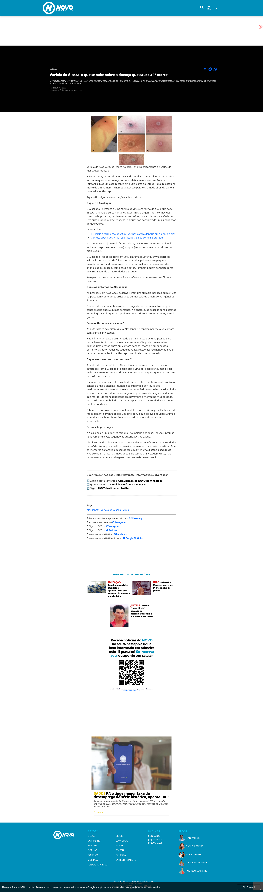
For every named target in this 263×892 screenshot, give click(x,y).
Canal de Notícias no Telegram (128, 484)
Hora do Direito (195, 854)
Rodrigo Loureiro (196, 870)
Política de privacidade (155, 841)
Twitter (112, 530)
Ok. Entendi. (249, 887)
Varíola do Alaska (111, 510)
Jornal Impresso (98, 864)
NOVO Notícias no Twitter (114, 488)
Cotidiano (94, 840)
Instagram (114, 526)
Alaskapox (93, 510)
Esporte (93, 845)
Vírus (126, 510)
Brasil (119, 836)
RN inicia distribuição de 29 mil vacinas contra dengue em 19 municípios (133, 234)
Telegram (120, 522)
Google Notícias (134, 538)
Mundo (120, 845)
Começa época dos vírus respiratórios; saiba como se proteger (127, 237)
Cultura (121, 855)
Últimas (93, 859)
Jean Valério (193, 837)
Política (93, 855)
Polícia (120, 850)
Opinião (92, 850)
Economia (122, 840)
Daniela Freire (194, 846)
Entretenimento (126, 859)
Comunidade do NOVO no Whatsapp (140, 480)
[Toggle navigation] (216, 7)
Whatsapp (136, 518)
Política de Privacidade (131, 691)
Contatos (154, 836)
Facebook (121, 534)
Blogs (91, 836)
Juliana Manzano (196, 862)
